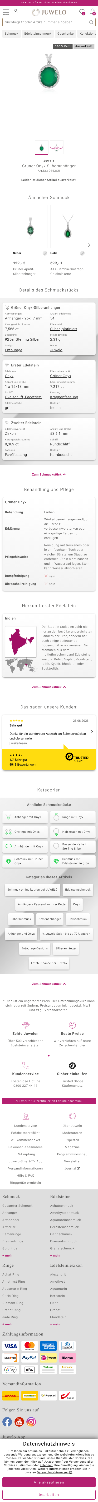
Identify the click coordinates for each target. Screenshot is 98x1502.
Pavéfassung (16, 455)
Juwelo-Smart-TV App (26, 1161)
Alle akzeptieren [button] (49, 1482)
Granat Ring (11, 1310)
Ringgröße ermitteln (25, 1183)
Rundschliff (60, 444)
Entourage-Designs (35, 949)
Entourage (13, 350)
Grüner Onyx (60, 376)
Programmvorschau (72, 1154)
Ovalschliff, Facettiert (23, 397)
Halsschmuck (78, 919)
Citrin (54, 1303)
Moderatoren (72, 1133)
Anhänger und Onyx (21, 934)
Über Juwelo (72, 1126)
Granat (55, 1310)
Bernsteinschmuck (64, 1227)
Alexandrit (58, 1274)
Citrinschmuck (61, 1234)
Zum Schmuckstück (47, 474)
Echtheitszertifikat (25, 1133)
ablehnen (46, 1465)
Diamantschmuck (63, 1241)
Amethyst (57, 1282)
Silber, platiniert (63, 329)
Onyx (9, 376)
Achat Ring (10, 1274)
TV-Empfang (25, 1154)
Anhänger (9, 1213)
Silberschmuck (21, 919)
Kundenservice (25, 1126)
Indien (55, 408)
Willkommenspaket (25, 1140)
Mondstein (58, 1317)
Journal (70, 1168)
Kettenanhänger (50, 919)
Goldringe (9, 1248)
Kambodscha (61, 455)
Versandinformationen (25, 1168)
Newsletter (72, 1161)
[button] (6, 12)
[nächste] (88, 244)
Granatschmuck (62, 1248)
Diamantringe (12, 1241)
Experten (72, 1140)
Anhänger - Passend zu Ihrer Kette (41, 904)
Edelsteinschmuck (37, 34)
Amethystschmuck (64, 1213)
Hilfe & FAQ (25, 1176)
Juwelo (56, 350)
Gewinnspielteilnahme (25, 1147)
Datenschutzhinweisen (53, 1472)
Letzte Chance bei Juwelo (49, 963)
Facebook (7, 1422)
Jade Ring (10, 1317)
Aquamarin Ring (14, 1289)
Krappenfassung (64, 397)
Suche (91, 22)
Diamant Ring (12, 1303)
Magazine (72, 1147)
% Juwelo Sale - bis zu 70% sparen (66, 934)
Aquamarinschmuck (65, 1220)
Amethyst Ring (13, 1282)
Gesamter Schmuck (17, 1206)
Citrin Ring (10, 1296)
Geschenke (65, 34)
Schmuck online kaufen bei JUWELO (32, 890)
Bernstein (57, 1296)
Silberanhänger (65, 949)
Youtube (19, 1422)
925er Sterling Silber (22, 339)
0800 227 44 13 (26, 1086)
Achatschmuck (61, 1206)
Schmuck (11, 34)
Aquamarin (58, 1289)
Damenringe (11, 1234)
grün (9, 408)
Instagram (31, 1422)
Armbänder (11, 1220)
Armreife (9, 1227)
